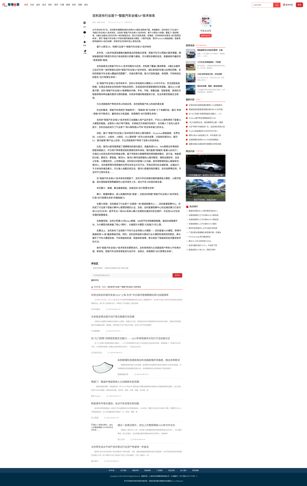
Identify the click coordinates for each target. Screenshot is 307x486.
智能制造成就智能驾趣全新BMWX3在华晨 (206, 109)
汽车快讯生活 (96, 353)
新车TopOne (96, 396)
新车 (74, 5)
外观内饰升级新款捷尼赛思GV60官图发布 (205, 105)
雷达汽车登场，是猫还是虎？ (205, 200)
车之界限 (94, 418)
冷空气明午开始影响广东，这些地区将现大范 (207, 127)
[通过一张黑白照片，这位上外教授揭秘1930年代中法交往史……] (102, 432)
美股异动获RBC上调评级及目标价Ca (203, 211)
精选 (68, 5)
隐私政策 (147, 470)
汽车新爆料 (95, 331)
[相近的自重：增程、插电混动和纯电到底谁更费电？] (190, 89)
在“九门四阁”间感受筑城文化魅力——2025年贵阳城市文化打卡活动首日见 (130, 338)
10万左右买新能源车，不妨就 (209, 62)
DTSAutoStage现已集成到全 (200, 237)
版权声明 (135, 470)
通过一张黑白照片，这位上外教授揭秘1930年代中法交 (146, 425)
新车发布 (94, 461)
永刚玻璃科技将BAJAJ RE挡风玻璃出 (203, 140)
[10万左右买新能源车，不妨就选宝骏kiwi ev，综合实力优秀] (190, 65)
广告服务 (159, 470)
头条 (32, 5)
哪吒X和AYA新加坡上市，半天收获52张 (205, 135)
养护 (50, 5)
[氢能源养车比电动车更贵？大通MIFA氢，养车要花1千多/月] (190, 54)
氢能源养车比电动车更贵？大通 (209, 50)
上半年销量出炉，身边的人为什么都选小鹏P (205, 175)
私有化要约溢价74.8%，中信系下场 (203, 245)
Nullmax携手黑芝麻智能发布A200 (202, 118)
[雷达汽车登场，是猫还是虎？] (205, 188)
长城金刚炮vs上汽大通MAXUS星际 (203, 224)
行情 (62, 5)
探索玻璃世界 (123, 374)
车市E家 (97, 287)
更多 (86, 5)
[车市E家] (12, 4)
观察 (80, 5)
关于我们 (123, 470)
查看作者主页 (205, 35)
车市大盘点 (95, 309)
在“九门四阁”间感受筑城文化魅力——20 (205, 114)
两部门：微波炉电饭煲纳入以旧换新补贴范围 (115, 382)
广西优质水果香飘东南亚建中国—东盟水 (205, 232)
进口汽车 (121, 439)
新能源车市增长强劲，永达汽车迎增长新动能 (115, 403)
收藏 (84, 45)
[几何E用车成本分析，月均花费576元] (190, 77)
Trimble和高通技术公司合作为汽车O (203, 131)
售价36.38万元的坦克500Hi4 (200, 241)
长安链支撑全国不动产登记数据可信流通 (112, 316)
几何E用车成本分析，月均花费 (209, 74)
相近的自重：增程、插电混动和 (209, 86)
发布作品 (289, 5)
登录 (299, 5)
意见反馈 (171, 470)
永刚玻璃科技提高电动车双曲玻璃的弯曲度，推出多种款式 (149, 360)
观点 (44, 5)
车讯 (26, 5)
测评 (56, 5)
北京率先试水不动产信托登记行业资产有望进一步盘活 (120, 447)
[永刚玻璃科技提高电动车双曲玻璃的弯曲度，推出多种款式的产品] (102, 367)
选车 (38, 5)
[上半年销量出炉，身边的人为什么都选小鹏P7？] (205, 164)
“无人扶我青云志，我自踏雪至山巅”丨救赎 (206, 122)
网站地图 (195, 470)
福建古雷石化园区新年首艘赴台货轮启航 (205, 144)
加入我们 (183, 470)
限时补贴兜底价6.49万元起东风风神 (203, 228)
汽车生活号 (205, 31)
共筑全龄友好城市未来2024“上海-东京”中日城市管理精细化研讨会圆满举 (129, 295)
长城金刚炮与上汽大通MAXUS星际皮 (203, 215)
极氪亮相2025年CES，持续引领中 (202, 250)
